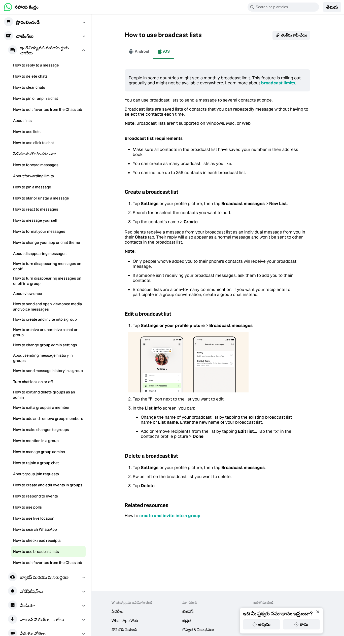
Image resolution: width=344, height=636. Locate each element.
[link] (21, 7)
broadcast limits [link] (278, 83)
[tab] (139, 51)
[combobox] (286, 7)
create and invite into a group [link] (169, 515)
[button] (332, 7)
